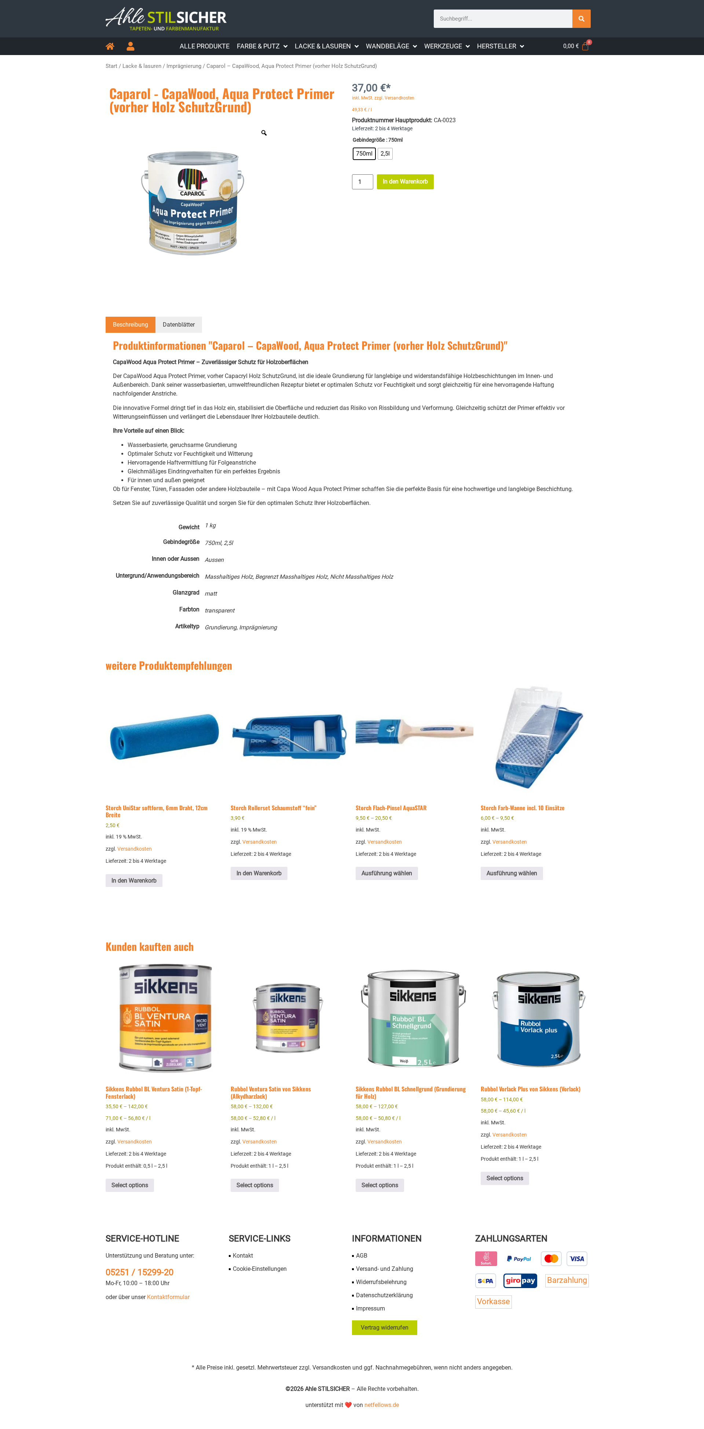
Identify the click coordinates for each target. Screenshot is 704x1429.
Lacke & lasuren (141, 66)
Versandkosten (134, 849)
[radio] (364, 153)
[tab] (130, 325)
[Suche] (581, 19)
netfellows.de (381, 1404)
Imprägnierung (183, 66)
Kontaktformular (168, 1297)
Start (111, 66)
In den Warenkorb (405, 181)
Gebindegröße (369, 140)
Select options (129, 1185)
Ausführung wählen (387, 873)
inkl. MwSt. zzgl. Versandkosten (383, 98)
